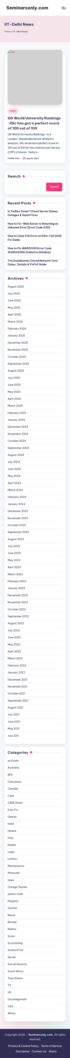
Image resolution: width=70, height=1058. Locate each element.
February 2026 (17, 328)
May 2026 (14, 307)
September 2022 (18, 616)
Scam (11, 936)
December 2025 (18, 342)
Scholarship (15, 943)
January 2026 (16, 335)
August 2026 (16, 286)
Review (12, 922)
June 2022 (14, 637)
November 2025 (18, 349)
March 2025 (15, 405)
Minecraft (14, 873)
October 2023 (17, 525)
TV (9, 985)
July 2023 (14, 546)
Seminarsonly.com (27, 8)
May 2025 (14, 392)
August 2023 (16, 539)
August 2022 (16, 623)
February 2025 (17, 413)
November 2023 (18, 518)
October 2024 (17, 441)
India (11, 823)
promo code (15, 894)
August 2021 (15, 707)
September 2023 (18, 532)
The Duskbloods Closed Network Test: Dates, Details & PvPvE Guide (33, 262)
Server (12, 957)
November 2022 (18, 602)
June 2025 (14, 384)
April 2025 (14, 399)
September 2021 (18, 700)
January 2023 (16, 588)
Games (12, 817)
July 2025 (14, 378)
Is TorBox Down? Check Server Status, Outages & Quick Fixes (33, 213)
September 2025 (18, 363)
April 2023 (14, 567)
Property (13, 901)
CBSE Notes (15, 802)
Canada (13, 788)
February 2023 (17, 581)
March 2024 (15, 490)
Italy (10, 838)
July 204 (13, 735)
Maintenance (16, 866)
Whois (11, 1013)
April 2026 (14, 314)
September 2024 (18, 448)
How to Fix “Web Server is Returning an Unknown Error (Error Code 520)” (33, 225)
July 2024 (14, 462)
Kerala (12, 845)
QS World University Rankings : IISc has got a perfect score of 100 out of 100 (34, 123)
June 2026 (14, 300)
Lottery (12, 859)
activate (13, 760)
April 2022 (14, 651)
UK (9, 992)
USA (10, 1006)
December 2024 (18, 426)
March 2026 (15, 321)
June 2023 (14, 553)
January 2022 (16, 672)
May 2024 (14, 476)
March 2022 (15, 658)
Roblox (12, 929)
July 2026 (14, 293)
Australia (13, 767)
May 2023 (14, 560)
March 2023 (15, 574)
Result (11, 915)
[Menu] (64, 8)
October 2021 (16, 693)
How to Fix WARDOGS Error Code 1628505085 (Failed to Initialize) (30, 250)
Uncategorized (17, 999)
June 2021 (14, 721)
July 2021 (13, 714)
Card (11, 795)
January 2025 (16, 420)
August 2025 (16, 370)
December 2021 (17, 679)
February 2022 (17, 665)
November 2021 (17, 686)
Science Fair (15, 950)
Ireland (12, 831)
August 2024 (16, 455)
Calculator (14, 781)
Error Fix (13, 810)
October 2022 (17, 609)
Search (14, 176)
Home (7, 31)
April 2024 (14, 483)
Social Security (17, 964)
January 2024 (16, 504)
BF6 (10, 774)
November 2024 (18, 434)
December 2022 (18, 595)
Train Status (15, 978)
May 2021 (14, 728)
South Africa (15, 971)
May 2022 (14, 644)
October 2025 (17, 356)
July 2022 (14, 630)
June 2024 (14, 469)
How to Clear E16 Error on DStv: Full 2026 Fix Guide (35, 237)
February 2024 (17, 497)
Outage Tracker (17, 887)
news (13, 110)
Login (11, 852)
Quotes (12, 908)
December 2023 (18, 511)
